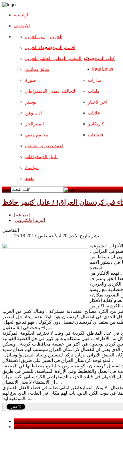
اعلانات (95, 112)
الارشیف (22, 25)
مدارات (95, 80)
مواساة (32, 167)
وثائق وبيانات (37, 69)
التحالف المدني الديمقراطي (50, 91)
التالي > (21, 426)
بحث (6, 189)
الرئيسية (21, 14)
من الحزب (35, 36)
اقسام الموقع (62, 47)
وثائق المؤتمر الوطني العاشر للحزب (58, 58)
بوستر (30, 102)
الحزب (56, 36)
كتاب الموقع (103, 58)
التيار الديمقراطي (41, 156)
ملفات (94, 91)
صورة (30, 80)
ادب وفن (33, 112)
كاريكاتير (96, 123)
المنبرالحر (34, 123)
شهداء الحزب (37, 47)
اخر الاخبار (97, 102)
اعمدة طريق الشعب (44, 145)
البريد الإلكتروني (29, 220)
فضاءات (95, 134)
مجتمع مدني (36, 134)
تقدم (29, 178)
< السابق (22, 421)
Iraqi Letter (103, 69)
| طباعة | (22, 214)
